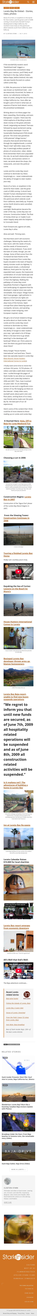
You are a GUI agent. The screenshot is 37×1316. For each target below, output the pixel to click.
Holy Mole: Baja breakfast (15, 1025)
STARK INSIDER (29, 1293)
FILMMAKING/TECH (26, 1272)
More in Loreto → (18, 1169)
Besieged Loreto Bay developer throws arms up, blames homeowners (17, 661)
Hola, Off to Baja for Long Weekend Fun (17, 422)
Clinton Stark (11, 33)
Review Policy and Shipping (9, 1313)
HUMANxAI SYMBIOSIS (24, 1278)
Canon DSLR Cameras (14, 1044)
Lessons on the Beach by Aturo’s (16, 590)
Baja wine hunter (12, 998)
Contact (28, 1313)
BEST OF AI (29, 1268)
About (32, 1313)
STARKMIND (30, 1297)
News (11, 7)
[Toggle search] (28, 2)
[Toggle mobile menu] (33, 2)
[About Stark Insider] (18, 1229)
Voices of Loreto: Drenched (15, 1013)
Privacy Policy (21, 1313)
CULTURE (31, 1265)
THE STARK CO (29, 1288)
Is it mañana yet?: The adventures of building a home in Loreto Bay (16, 785)
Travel (17, 7)
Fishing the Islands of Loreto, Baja (18, 1003)
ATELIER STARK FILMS (24, 1275)
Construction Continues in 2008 (16, 519)
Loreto (6, 7)
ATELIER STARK (29, 1301)
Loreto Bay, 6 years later (14, 1008)
